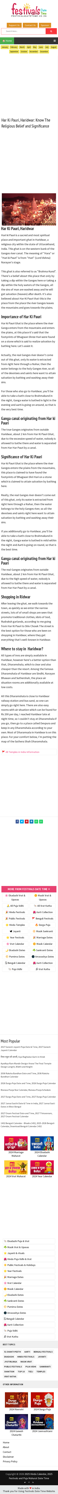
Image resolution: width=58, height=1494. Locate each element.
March (22, 47)
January (5, 47)
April (29, 47)
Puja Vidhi (30, 1366)
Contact (7, 1452)
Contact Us (30, 25)
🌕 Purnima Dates (15, 956)
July (46, 47)
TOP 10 (21, 1371)
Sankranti (45, 1366)
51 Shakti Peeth (12, 1351)
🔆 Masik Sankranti (43, 931)
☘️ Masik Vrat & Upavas (16, 1247)
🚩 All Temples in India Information (20, 752)
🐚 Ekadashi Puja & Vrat (16, 1241)
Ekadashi (9, 1356)
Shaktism (9, 1371)
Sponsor (45, 25)
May (34, 47)
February (14, 47)
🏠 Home (7, 40)
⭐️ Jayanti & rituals (14, 1253)
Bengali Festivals (43, 1351)
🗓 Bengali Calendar (15, 963)
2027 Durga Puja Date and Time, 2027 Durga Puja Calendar (28, 1096)
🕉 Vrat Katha (42, 969)
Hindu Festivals (25, 1356)
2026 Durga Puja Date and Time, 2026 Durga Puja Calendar (28, 1083)
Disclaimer (8, 1456)
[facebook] (29, 1482)
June (41, 47)
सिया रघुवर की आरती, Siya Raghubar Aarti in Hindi (23, 1056)
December (44, 51)
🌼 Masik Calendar (43, 943)
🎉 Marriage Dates (43, 937)
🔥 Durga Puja (42, 924)
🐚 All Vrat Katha (43, 905)
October (24, 51)
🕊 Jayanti (15, 931)
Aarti (27, 1351)
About (6, 1447)
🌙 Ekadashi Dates (15, 950)
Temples (40, 1371)
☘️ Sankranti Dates (43, 950)
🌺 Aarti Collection (43, 912)
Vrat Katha (10, 1376)
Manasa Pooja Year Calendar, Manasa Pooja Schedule (26, 1089)
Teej (30, 1371)
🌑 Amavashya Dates (43, 956)
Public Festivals (13, 1366)
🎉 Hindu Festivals (15, 912)
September (14, 51)
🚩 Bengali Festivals (42, 918)
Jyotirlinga (10, 1361)
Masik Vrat (26, 1361)
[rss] (33, 1482)
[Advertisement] (29, 85)
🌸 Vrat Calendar (15, 943)
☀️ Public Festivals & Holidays (19, 1265)
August (53, 47)
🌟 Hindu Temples (15, 924)
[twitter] (25, 1482)
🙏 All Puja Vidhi (15, 905)
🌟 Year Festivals (15, 937)
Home (6, 1442)
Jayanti (42, 1356)
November (34, 51)
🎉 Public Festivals (15, 918)
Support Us (14, 25)
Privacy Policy (10, 1461)
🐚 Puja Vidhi (15, 969)
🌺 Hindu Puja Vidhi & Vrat (18, 1259)
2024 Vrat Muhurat (16, 1176)
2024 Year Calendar (42, 1176)
